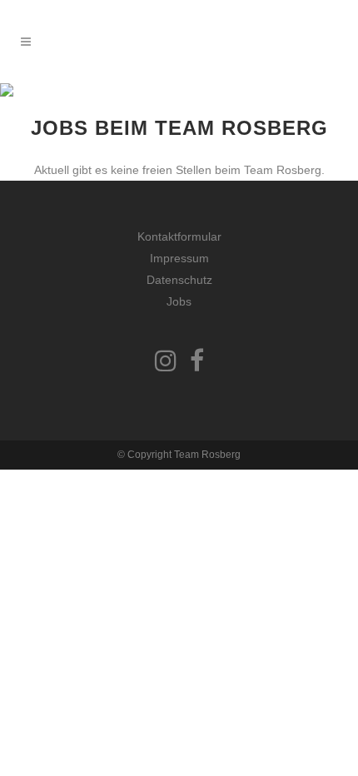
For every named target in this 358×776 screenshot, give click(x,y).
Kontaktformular (179, 236)
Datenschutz (179, 279)
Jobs (179, 301)
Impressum (179, 258)
